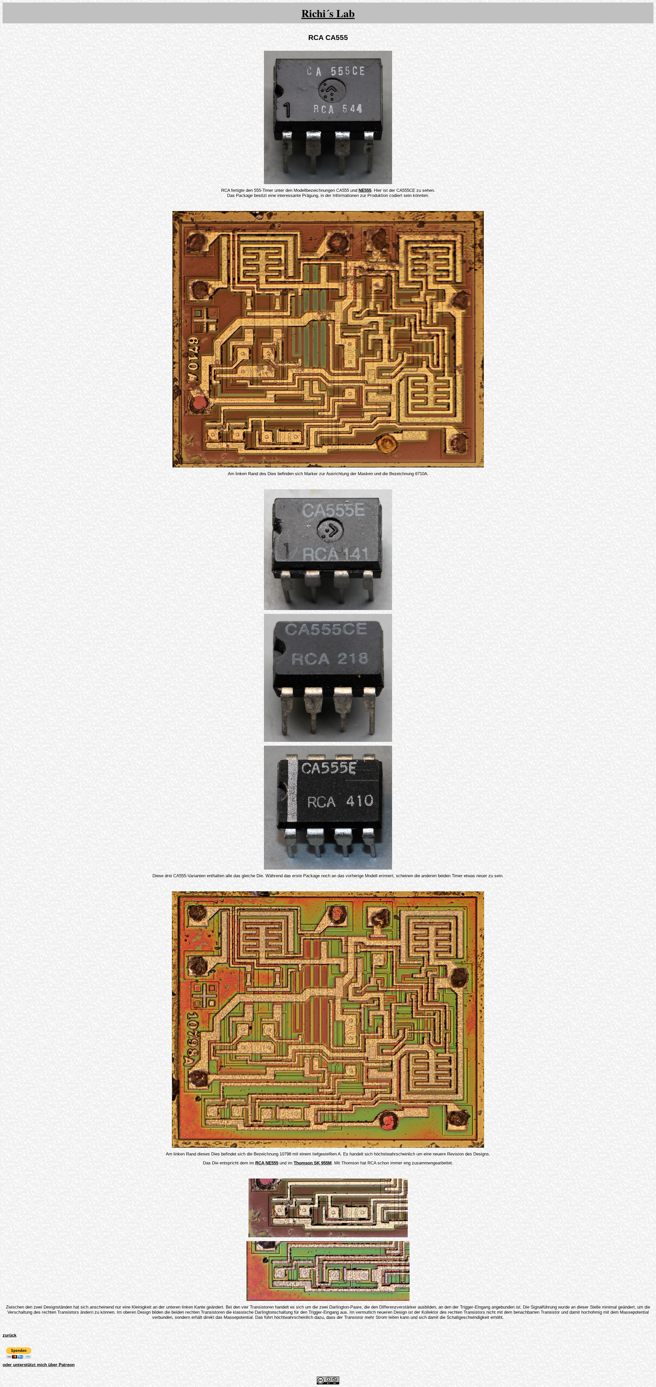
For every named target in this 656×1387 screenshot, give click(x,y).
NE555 (364, 190)
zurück (9, 1335)
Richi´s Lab (328, 13)
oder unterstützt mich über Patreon (39, 1364)
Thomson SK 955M (313, 1163)
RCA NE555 (266, 1163)
